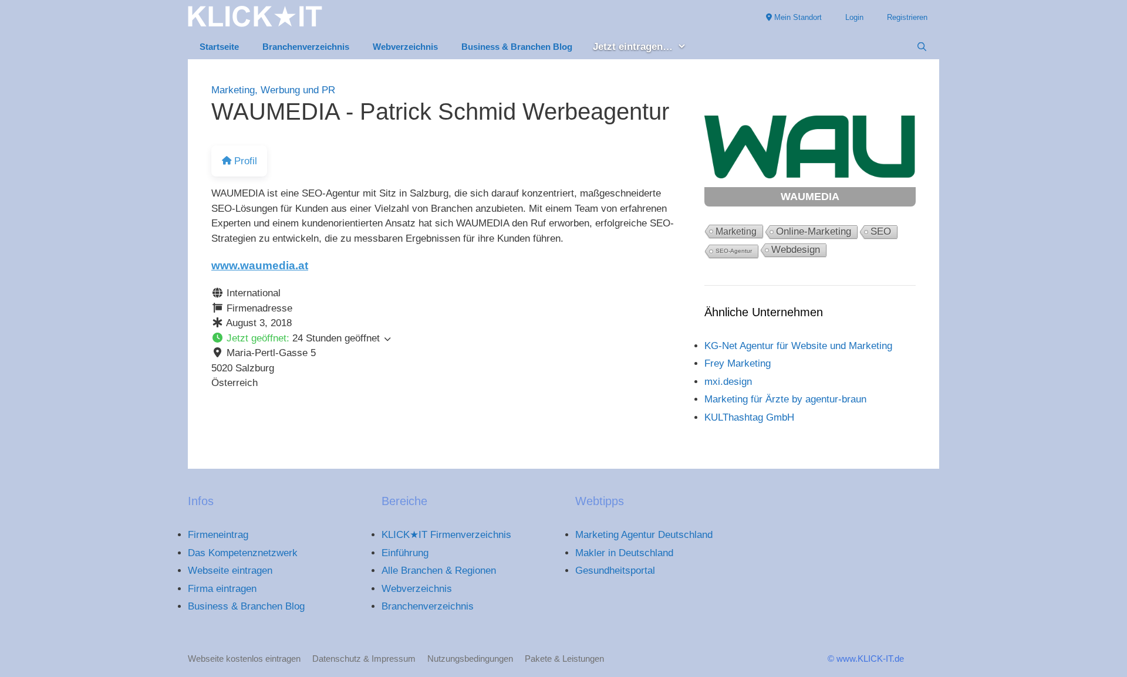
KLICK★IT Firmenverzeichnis (446, 534)
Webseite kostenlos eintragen (244, 659)
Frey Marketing (737, 363)
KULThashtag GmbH (749, 417)
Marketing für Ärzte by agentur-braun (785, 399)
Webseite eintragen (230, 570)
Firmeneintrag (218, 534)
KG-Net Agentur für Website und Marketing (798, 345)
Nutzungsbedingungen (470, 659)
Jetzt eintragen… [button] (633, 46)
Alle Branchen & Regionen (439, 570)
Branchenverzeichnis (305, 47)
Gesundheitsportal (615, 570)
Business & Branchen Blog (516, 47)
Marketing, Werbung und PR (273, 90)
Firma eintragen (222, 588)
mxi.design (728, 381)
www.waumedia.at (259, 265)
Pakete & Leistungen (564, 659)
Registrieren (907, 17)
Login (854, 17)
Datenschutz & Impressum (364, 659)
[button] (446, 338)
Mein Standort (797, 17)
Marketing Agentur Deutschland (644, 534)
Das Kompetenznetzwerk (243, 552)
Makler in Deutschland (624, 552)
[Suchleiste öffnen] (922, 47)
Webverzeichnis (405, 47)
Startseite (219, 47)
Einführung (405, 552)
